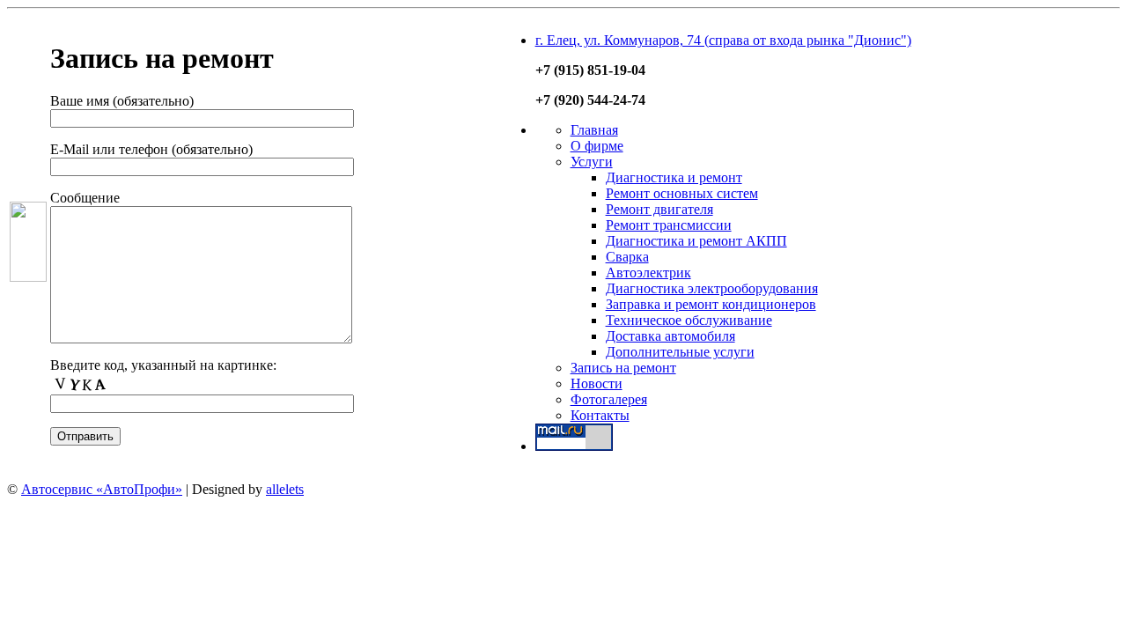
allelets (285, 489)
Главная (594, 129)
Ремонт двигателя (659, 209)
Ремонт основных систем (682, 193)
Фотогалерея (609, 399)
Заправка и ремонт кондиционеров (711, 304)
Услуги (592, 161)
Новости (596, 383)
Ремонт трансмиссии (669, 224)
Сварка (627, 256)
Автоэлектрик (648, 272)
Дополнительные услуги (680, 351)
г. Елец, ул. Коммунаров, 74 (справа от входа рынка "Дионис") (723, 40)
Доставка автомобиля (670, 335)
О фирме (597, 145)
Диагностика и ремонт (674, 177)
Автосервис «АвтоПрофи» (101, 489)
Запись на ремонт (623, 367)
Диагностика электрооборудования (712, 288)
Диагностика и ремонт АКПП (696, 240)
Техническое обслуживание (689, 320)
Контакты (600, 415)
